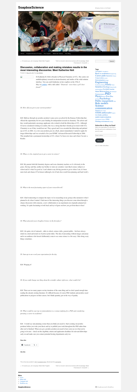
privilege (97, 99)
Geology (106, 86)
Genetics (99, 86)
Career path (100, 75)
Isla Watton (39, 73)
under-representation (103, 117)
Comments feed (24, 381)
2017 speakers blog (40, 362)
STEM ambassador (103, 112)
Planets (104, 96)
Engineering (101, 82)
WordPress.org (24, 383)
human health (113, 87)
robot (114, 101)
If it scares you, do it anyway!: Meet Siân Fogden (35, 61)
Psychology (105, 98)
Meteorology (104, 91)
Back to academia (102, 73)
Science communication (103, 107)
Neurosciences (100, 94)
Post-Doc (109, 96)
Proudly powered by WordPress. (105, 387)
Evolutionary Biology (100, 85)
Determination (99, 80)
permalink (58, 362)
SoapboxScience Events (34, 54)
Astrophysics (105, 71)
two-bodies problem (101, 115)
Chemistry (109, 76)
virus (107, 119)
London (44, 84)
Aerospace (98, 71)
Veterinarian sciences (100, 119)
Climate (114, 76)
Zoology (111, 121)
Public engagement (104, 100)
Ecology (107, 80)
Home (22, 54)
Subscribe (99, 140)
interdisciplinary (99, 89)
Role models (101, 103)
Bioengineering (112, 73)
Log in (21, 377)
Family (108, 84)
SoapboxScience (31, 7)
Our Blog (68, 54)
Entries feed (23, 379)
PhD (108, 93)
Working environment (102, 121)
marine (112, 89)
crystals (105, 78)
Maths (97, 91)
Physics (98, 96)
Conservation (99, 78)
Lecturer (106, 89)
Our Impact (47, 54)
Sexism (97, 110)
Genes (113, 85)
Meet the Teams (58, 54)
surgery (113, 113)
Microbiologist (113, 91)
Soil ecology (103, 110)
